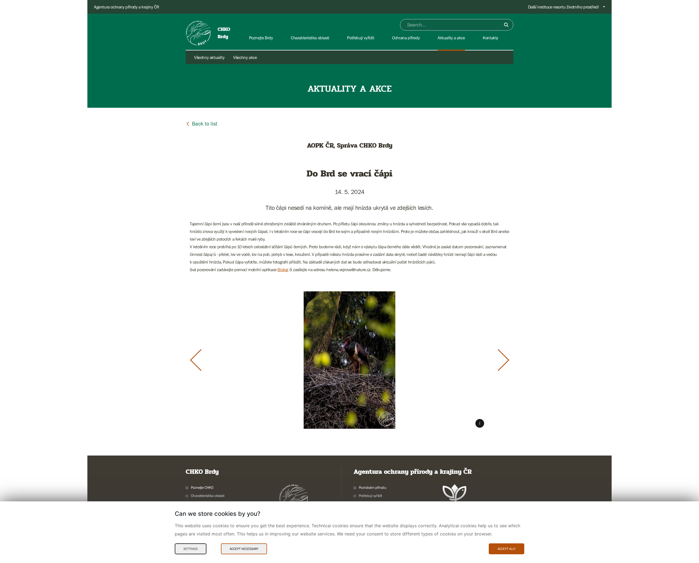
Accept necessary (244, 549)
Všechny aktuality (209, 57)
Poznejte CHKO (202, 487)
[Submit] (506, 24)
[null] (201, 123)
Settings (190, 549)
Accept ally (506, 549)
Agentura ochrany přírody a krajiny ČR (126, 6)
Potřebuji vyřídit (370, 495)
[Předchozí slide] (195, 360)
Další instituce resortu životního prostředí (563, 6)
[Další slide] (503, 360)
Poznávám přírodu (372, 487)
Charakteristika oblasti (207, 495)
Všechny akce (245, 57)
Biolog (282, 269)
